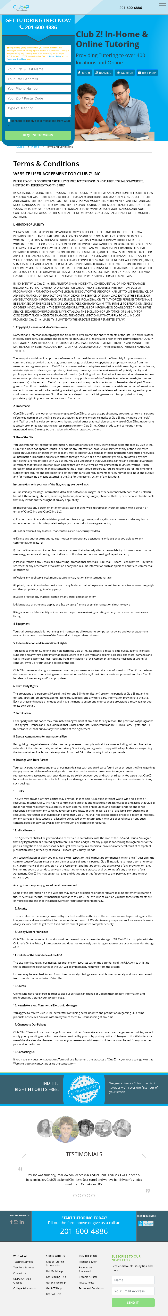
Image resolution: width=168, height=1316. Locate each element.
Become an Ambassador (86, 1269)
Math (85, 73)
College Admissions (24, 1288)
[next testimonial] (144, 1158)
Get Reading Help (56, 1276)
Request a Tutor (88, 1261)
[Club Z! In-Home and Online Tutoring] (21, 8)
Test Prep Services (23, 1267)
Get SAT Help (53, 1294)
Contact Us (19, 1273)
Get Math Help (54, 1271)
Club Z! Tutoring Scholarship (55, 1263)
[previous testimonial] (24, 1158)
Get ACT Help (53, 1288)
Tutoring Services (23, 1261)
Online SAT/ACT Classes (22, 1280)
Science (126, 73)
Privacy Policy (55, 56)
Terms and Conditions (16, 59)
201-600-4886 (130, 7)
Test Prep (148, 73)
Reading (104, 73)
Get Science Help (56, 1282)
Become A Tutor (88, 1276)
